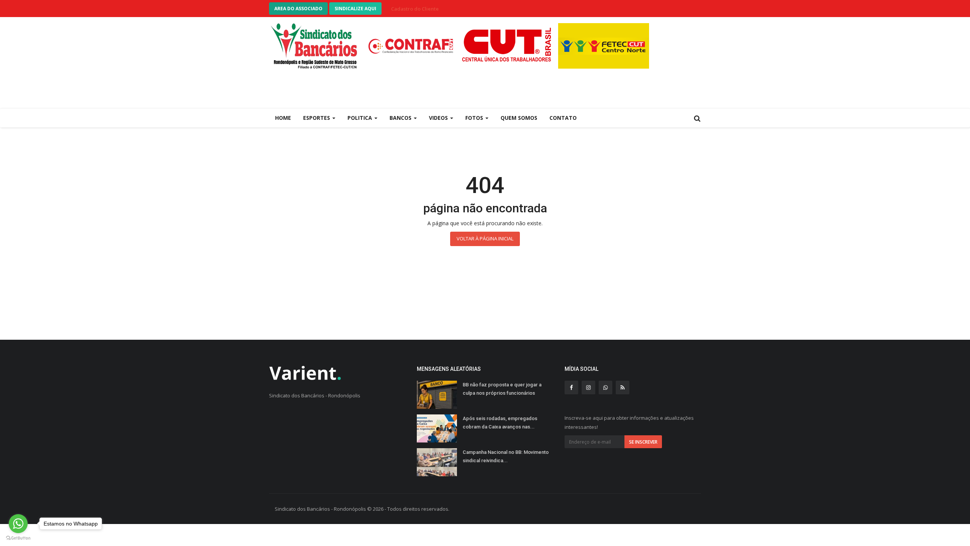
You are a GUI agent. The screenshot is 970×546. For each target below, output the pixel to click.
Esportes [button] (317, 117)
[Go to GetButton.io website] (18, 538)
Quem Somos (519, 117)
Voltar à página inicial (485, 238)
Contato (563, 117)
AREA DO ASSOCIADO (298, 8)
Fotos (475, 117)
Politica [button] (360, 117)
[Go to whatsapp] (18, 523)
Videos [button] (439, 117)
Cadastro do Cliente (415, 8)
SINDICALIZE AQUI (355, 8)
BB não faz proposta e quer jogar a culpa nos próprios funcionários (502, 389)
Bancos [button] (401, 117)
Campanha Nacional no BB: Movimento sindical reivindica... (506, 456)
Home (283, 117)
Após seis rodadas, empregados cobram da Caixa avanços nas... (500, 423)
